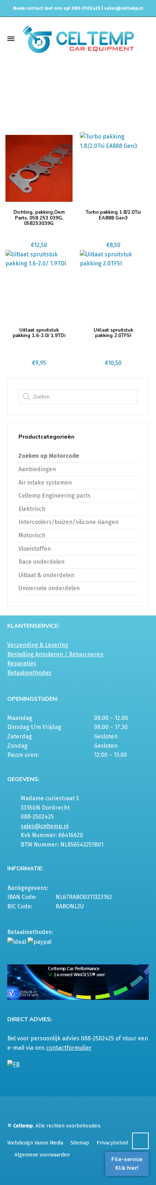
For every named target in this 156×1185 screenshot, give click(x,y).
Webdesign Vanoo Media (35, 1143)
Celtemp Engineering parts (55, 495)
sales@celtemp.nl (123, 8)
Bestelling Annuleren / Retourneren (55, 654)
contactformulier (68, 1047)
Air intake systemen (45, 482)
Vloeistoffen (35, 548)
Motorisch (32, 535)
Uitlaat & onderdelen (58, 98)
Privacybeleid (112, 1143)
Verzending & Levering (37, 644)
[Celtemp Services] (78, 39)
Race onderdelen (42, 561)
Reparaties (21, 663)
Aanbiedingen (37, 469)
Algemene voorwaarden (42, 1155)
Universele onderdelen (49, 588)
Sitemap (79, 1143)
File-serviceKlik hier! (127, 1164)
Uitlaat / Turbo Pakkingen (118, 98)
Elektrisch (32, 509)
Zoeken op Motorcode (49, 455)
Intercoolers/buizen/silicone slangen (69, 522)
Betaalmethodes (29, 672)
